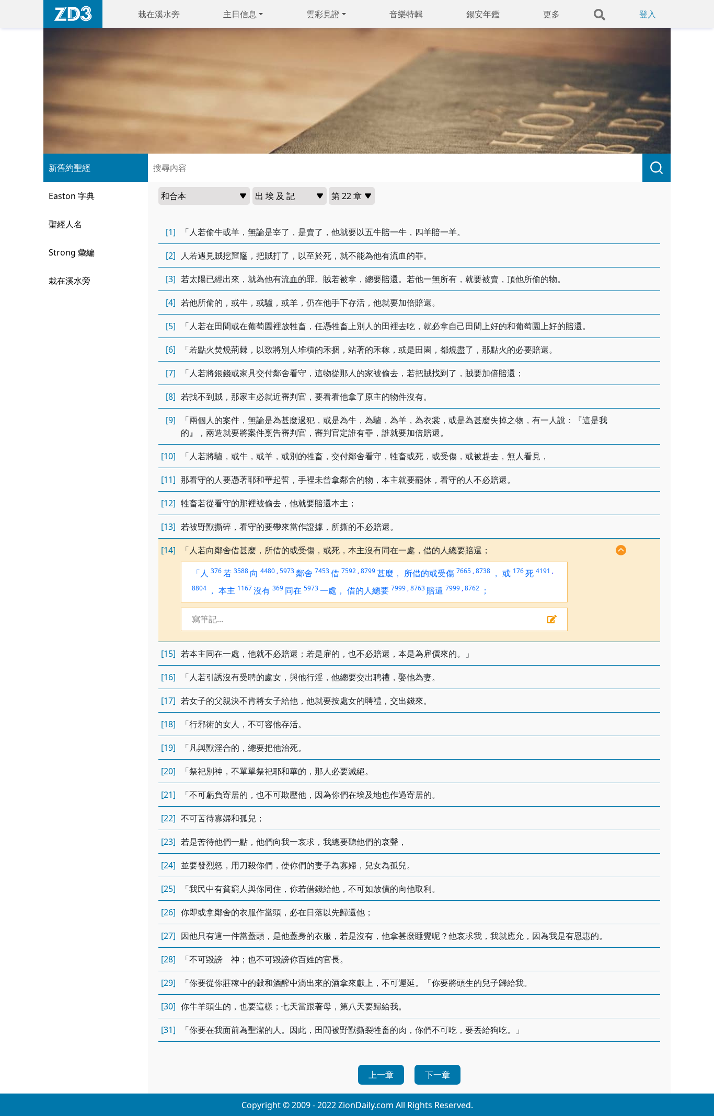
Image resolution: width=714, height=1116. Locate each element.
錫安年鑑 (483, 14)
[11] (168, 479)
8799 (368, 570)
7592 (348, 570)
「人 (200, 573)
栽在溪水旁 (159, 14)
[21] (168, 794)
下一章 (437, 1074)
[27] (168, 935)
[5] (171, 326)
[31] (168, 1030)
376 (216, 570)
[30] (168, 1006)
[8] (171, 396)
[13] (168, 526)
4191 (543, 570)
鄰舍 (304, 573)
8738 (483, 570)
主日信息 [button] (240, 14)
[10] (168, 456)
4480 (267, 570)
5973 (287, 570)
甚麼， (389, 573)
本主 (226, 590)
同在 (293, 590)
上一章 (381, 1074)
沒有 (262, 590)
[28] (168, 959)
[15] (168, 653)
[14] (168, 550)
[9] (171, 420)
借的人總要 (368, 590)
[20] (168, 771)
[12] (168, 503)
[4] (171, 302)
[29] (168, 983)
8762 (472, 588)
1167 (244, 588)
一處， (332, 590)
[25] (168, 888)
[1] (171, 232)
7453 (322, 570)
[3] (171, 279)
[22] (168, 818)
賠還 (435, 590)
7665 (463, 570)
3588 (241, 570)
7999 (398, 588)
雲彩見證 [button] (323, 14)
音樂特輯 (406, 14)
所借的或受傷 (429, 573)
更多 (551, 14)
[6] (171, 349)
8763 (417, 588)
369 (277, 588)
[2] (171, 255)
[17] (168, 700)
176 (518, 570)
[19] (168, 747)
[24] (168, 865)
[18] (168, 724)
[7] (171, 373)
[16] (168, 677)
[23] (168, 841)
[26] (168, 912)
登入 (647, 14)
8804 (199, 588)
